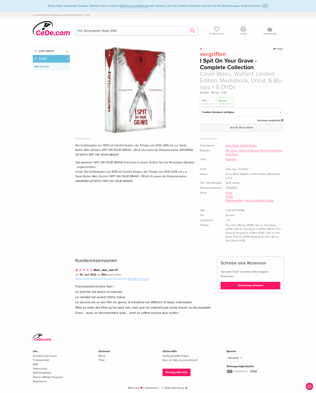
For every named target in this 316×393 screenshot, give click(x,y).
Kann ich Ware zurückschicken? (180, 360)
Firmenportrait (41, 360)
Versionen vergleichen (269, 120)
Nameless (230, 159)
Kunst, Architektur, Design (259, 200)
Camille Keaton (248, 145)
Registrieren (40, 381)
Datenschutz (40, 368)
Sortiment (46, 51)
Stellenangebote (42, 372)
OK (265, 6)
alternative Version (138, 278)
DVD (207, 102)
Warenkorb (270, 34)
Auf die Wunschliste (241, 127)
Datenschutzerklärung (134, 6)
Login (243, 34)
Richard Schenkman (271, 150)
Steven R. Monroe (249, 150)
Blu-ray (225, 102)
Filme (43, 58)
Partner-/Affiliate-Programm (48, 377)
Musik (102, 355)
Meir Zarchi (231, 150)
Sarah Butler (232, 145)
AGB (35, 364)
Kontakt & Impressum (45, 355)
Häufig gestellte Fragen (176, 355)
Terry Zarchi (231, 154)
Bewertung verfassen (250, 285)
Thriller (229, 196)
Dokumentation (234, 200)
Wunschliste (216, 34)
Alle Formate (42, 66)
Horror (228, 193)
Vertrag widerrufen (176, 372)
